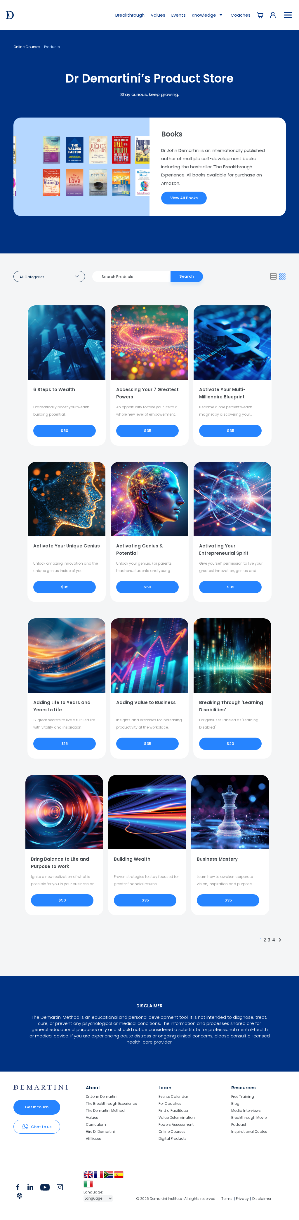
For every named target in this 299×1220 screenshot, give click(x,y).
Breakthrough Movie (249, 1117)
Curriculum (96, 1124)
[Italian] (89, 1186)
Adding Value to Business (146, 702)
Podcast (238, 1124)
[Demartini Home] (40, 1088)
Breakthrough (130, 15)
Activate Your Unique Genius (66, 546)
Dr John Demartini (101, 1097)
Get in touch (36, 1107)
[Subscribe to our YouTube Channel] (45, 1188)
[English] (89, 1177)
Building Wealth (132, 859)
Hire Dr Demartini (100, 1131)
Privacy (242, 1198)
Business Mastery (217, 859)
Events (178, 15)
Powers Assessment (176, 1124)
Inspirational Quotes (249, 1131)
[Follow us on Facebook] (18, 1188)
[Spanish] (119, 1177)
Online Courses (26, 46)
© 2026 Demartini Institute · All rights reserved (175, 1198)
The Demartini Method (105, 1110)
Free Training (242, 1097)
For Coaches (170, 1103)
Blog (235, 1103)
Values (158, 15)
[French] (99, 1177)
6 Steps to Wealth (54, 389)
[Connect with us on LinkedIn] (30, 1188)
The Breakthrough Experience (111, 1103)
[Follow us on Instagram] (60, 1188)
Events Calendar (173, 1097)
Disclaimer (261, 1198)
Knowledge (204, 15)
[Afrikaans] (109, 1177)
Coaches (241, 15)
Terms (226, 1198)
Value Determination (177, 1117)
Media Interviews (246, 1110)
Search (186, 276)
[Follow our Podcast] (20, 1197)
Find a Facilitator (173, 1110)
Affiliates (93, 1138)
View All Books (184, 198)
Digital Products (173, 1138)
